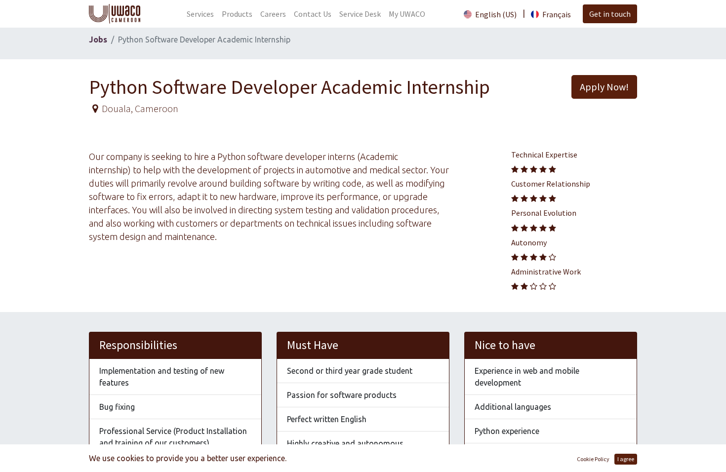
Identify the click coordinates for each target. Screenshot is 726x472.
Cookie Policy (593, 459)
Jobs (98, 39)
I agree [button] (625, 459)
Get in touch (610, 14)
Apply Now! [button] (604, 86)
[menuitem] (200, 14)
